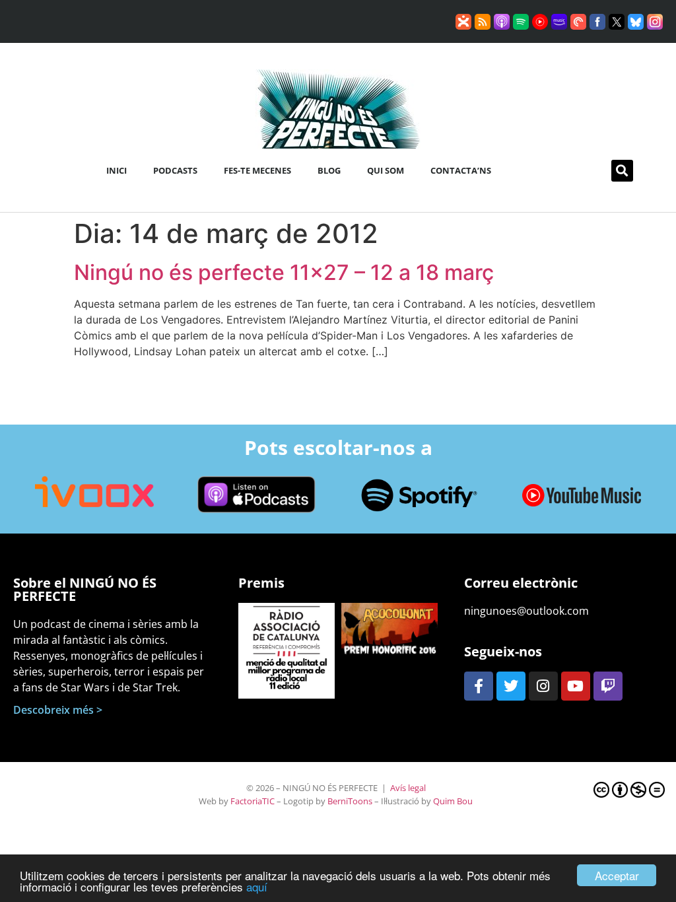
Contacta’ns (460, 170)
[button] (622, 171)
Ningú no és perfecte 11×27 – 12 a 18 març (284, 272)
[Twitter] (510, 686)
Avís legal (408, 788)
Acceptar (617, 875)
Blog (329, 170)
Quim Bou (453, 801)
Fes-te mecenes (257, 170)
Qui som (385, 170)
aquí (256, 886)
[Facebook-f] (478, 686)
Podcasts (175, 170)
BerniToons (349, 801)
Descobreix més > (57, 710)
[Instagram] (543, 686)
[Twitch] (608, 686)
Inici (116, 170)
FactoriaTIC (252, 801)
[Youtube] (575, 686)
